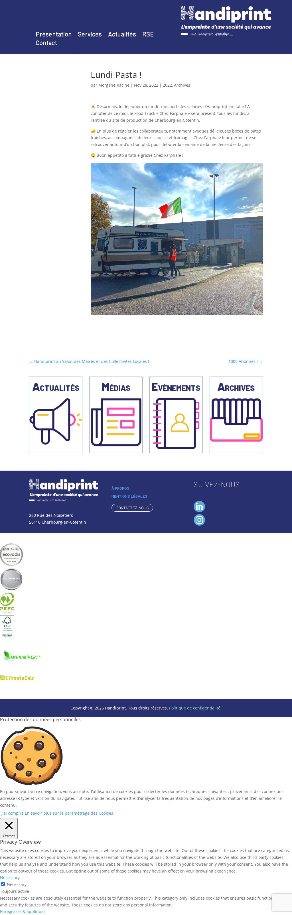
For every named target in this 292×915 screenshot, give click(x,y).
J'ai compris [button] (12, 813)
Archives (182, 85)
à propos (120, 488)
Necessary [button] (10, 877)
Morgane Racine (113, 85)
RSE (148, 35)
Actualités (122, 35)
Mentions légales (129, 496)
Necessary (17, 884)
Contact (46, 43)
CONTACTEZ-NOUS (132, 507)
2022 (167, 85)
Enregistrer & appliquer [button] (22, 911)
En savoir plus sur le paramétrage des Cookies (69, 813)
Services (90, 35)
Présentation (54, 35)
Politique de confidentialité (194, 708)
